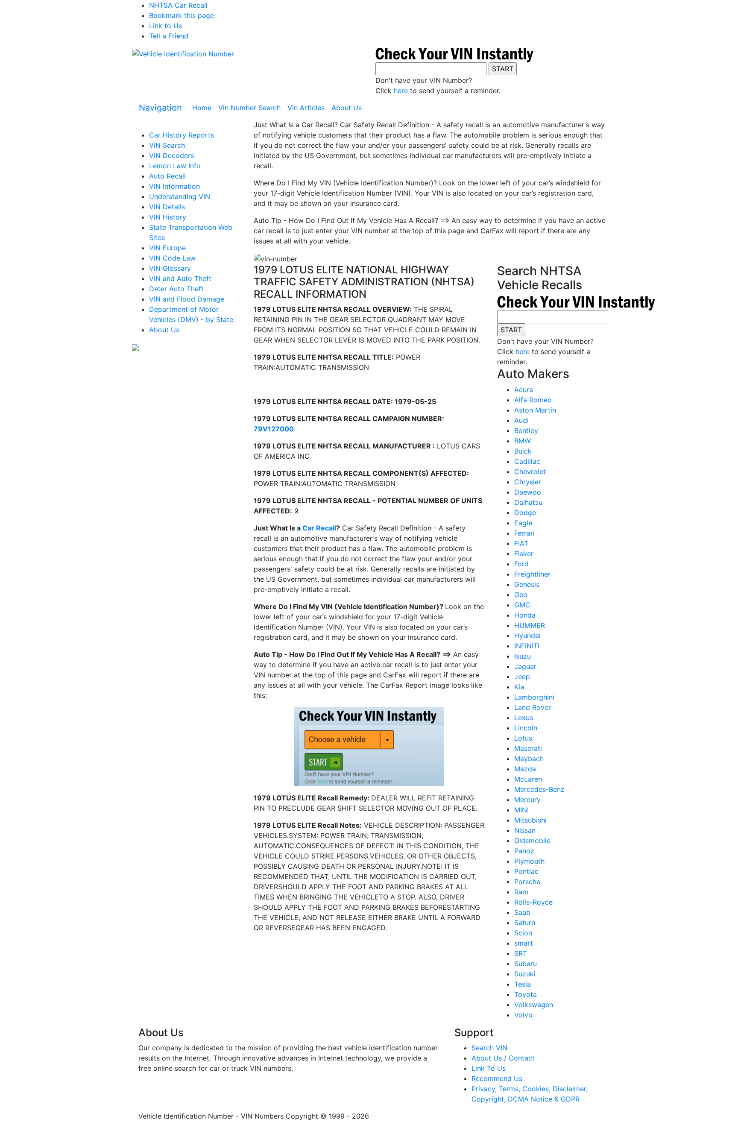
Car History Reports (181, 135)
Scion (523, 933)
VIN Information (174, 186)
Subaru (525, 963)
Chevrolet (530, 471)
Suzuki (525, 974)
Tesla (522, 984)
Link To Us (489, 1068)
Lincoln (525, 728)
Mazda (525, 769)
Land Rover (532, 707)
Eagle (523, 523)
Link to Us (165, 25)
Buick (523, 451)
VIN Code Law (172, 258)
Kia (519, 687)
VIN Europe (167, 247)
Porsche (527, 881)
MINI (521, 810)
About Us (346, 107)
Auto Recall (167, 176)
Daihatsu (528, 502)
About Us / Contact (503, 1058)
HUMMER (529, 625)
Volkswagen (533, 1004)
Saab (522, 912)
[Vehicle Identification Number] (183, 53)
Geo (520, 594)
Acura (523, 389)
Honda (525, 615)
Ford (521, 564)
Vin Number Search (249, 107)
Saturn (524, 922)
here (401, 90)
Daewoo (527, 492)
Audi (521, 420)
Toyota (525, 994)
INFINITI (526, 646)
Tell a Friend (168, 36)
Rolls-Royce (533, 902)
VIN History (167, 217)
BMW (522, 441)
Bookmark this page (181, 15)
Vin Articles (306, 107)
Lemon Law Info (175, 165)
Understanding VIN (179, 196)
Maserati (528, 748)
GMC (522, 605)
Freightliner (532, 574)
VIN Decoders (171, 155)
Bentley (526, 430)
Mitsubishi (530, 820)
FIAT (521, 543)
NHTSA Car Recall (178, 5)
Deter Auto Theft (176, 288)
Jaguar (525, 666)
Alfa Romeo (533, 400)
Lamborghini (534, 697)
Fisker (523, 553)
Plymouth (529, 861)
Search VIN (489, 1047)
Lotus (523, 738)
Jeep (522, 676)
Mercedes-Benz (539, 789)
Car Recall (319, 528)
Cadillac (527, 461)
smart (523, 943)
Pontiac (526, 871)
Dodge (525, 512)
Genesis (526, 584)
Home (203, 107)
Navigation (160, 108)
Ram (521, 892)
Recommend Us (497, 1078)
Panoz (524, 851)
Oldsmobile (532, 840)
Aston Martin (535, 410)
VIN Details (167, 206)
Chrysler (527, 482)
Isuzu (522, 656)
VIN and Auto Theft (180, 278)
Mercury (527, 799)
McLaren (528, 779)
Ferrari (524, 533)
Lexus (523, 717)
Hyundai (527, 635)
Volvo (523, 1015)
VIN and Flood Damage (186, 299)
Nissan (525, 830)
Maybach (529, 758)
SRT (520, 953)
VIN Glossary (170, 268)
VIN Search (167, 145)
